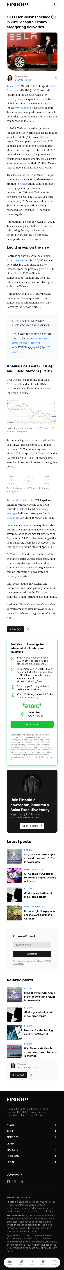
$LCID (47, 338)
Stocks (19, 80)
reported (37, 141)
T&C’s (47, 961)
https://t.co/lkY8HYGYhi (26, 343)
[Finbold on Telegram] (22, 1181)
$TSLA (39, 338)
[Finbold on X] (15, 1181)
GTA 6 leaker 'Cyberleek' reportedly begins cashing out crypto (40, 877)
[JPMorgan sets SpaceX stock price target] (14, 894)
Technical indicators (19, 500)
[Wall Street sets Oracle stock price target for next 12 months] (14, 1050)
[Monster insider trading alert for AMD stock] (14, 1032)
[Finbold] (17, 4)
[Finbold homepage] (32, 1099)
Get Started (32, 724)
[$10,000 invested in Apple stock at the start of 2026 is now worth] (14, 856)
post (42, 302)
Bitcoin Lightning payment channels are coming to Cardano (40, 915)
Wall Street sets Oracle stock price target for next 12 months (40, 1052)
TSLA (33, 86)
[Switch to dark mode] (55, 4)
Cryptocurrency (33, 869)
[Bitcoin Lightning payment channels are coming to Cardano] (14, 913)
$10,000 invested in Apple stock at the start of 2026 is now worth (39, 858)
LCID (35, 90)
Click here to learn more (39, 1228)
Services (12, 1137)
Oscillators (13, 517)
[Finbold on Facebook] (8, 1181)
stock (22, 183)
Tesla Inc (12, 86)
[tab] (10, 1262)
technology (26, 107)
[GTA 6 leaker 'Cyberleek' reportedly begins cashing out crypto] (14, 875)
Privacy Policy (18, 963)
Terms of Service (35, 1115)
